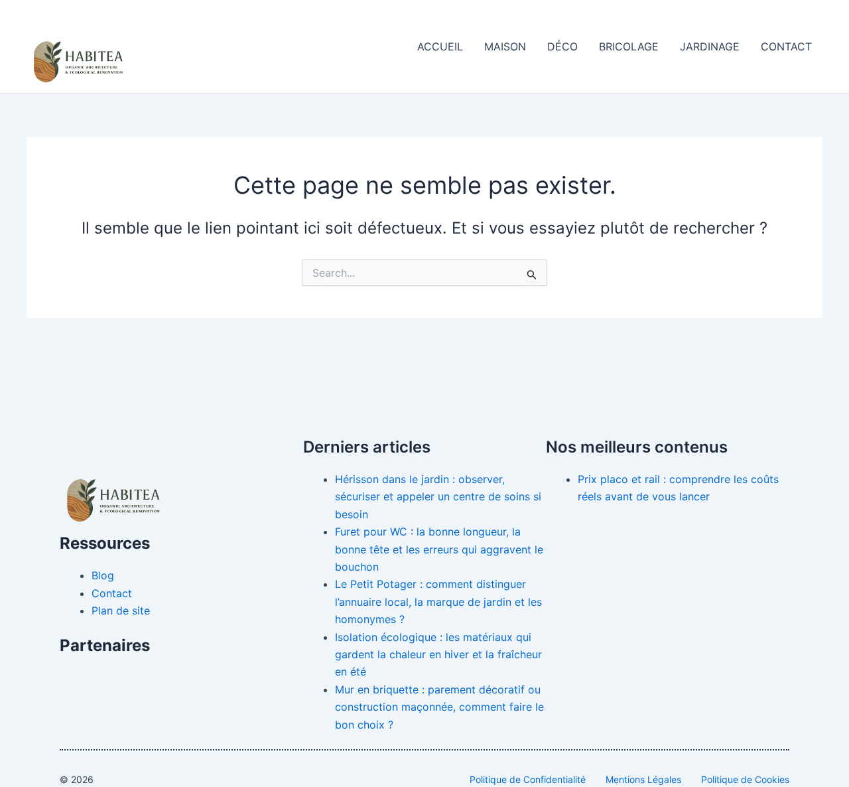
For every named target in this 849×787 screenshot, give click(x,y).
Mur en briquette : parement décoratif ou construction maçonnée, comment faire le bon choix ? (439, 707)
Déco (562, 46)
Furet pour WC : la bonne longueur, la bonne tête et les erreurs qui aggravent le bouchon (439, 549)
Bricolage (629, 46)
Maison (505, 46)
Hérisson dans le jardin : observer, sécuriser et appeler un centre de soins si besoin (438, 496)
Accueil (440, 46)
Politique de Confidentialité (528, 779)
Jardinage (710, 46)
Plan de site (121, 610)
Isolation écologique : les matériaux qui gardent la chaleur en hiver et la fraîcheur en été (438, 654)
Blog (103, 575)
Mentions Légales (643, 779)
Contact (786, 46)
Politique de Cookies (745, 779)
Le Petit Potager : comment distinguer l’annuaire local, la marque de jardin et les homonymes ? (438, 601)
